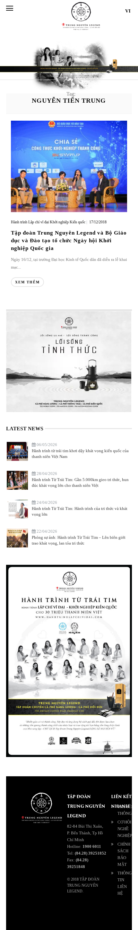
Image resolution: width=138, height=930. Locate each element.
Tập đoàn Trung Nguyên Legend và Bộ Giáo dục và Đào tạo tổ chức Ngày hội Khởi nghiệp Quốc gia (69, 240)
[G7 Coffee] (128, 915)
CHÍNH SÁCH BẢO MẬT (123, 854)
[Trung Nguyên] (119, 915)
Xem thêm (27, 282)
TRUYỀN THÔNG (125, 810)
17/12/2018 (98, 222)
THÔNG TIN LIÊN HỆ (124, 883)
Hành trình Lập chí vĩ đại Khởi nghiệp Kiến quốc (48, 222)
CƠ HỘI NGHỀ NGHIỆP (124, 829)
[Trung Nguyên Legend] (110, 915)
